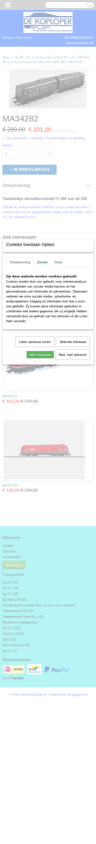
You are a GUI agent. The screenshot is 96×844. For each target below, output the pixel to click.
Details (42, 262)
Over (58, 262)
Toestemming (19, 262)
